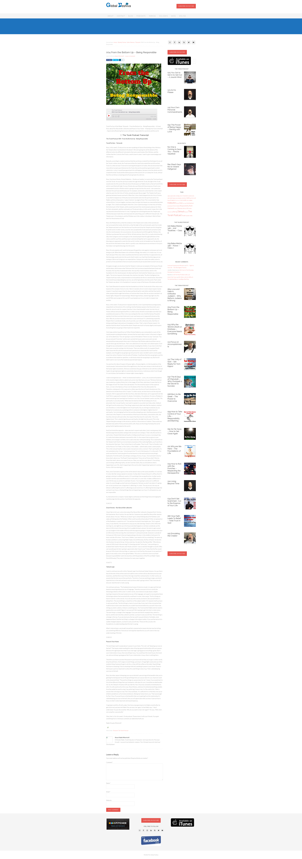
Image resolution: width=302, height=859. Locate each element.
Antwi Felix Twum (172, 277)
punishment (170, 206)
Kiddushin (172, 203)
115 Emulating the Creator (174, 534)
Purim (174, 206)
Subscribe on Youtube (186, 6)
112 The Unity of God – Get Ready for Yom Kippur (174, 362)
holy (181, 200)
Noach (192, 203)
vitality (191, 215)
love (181, 203)
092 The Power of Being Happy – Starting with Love (174, 128)
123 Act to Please (172, 91)
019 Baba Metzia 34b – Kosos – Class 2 (175, 245)
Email (108, 792)
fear (190, 198)
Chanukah (185, 195)
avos (181, 195)
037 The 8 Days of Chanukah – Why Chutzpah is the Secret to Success (175, 381)
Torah (183, 215)
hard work (178, 200)
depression (175, 198)
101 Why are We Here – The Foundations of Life (174, 449)
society (190, 208)
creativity (190, 195)
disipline (179, 198)
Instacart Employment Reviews (176, 265)
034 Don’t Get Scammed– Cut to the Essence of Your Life (174, 502)
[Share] (120, 60)
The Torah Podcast (123, 730)
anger (169, 195)
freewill (169, 200)
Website (109, 800)
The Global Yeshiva (118, 7)
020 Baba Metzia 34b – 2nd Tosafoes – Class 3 (175, 229)
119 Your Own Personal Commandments (175, 109)
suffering (174, 212)
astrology (178, 195)
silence (184, 208)
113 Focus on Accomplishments (175, 344)
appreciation (173, 195)
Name (108, 783)
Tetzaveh (115, 730)
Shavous (180, 208)
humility (184, 200)
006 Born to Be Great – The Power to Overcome (174, 397)
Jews (188, 200)
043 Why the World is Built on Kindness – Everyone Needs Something (175, 329)
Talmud (181, 211)
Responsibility (184, 206)
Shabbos (175, 208)
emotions (184, 198)
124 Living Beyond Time (173, 482)
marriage (184, 203)
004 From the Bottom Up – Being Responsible (173, 310)
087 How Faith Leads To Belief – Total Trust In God (174, 519)
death (171, 198)
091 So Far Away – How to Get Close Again (175, 431)
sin (187, 208)
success (170, 211)
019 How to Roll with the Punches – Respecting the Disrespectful (174, 468)
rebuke (178, 206)
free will (194, 198)
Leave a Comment (130, 56)
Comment (109, 762)
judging (190, 200)
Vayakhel (187, 215)
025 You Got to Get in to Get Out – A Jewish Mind (175, 74)
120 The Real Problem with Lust (181, 274)
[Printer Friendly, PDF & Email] (107, 727)
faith (188, 198)
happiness (173, 200)
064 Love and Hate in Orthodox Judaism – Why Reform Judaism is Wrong (175, 295)
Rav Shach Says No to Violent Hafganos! (174, 166)
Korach (177, 203)
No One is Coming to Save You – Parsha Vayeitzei (174, 150)
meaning (188, 203)
